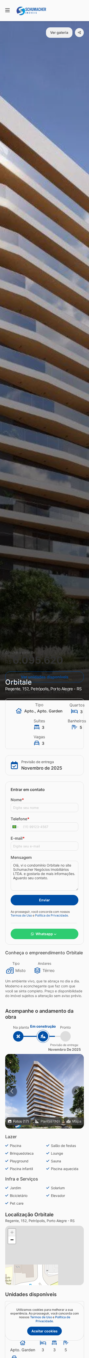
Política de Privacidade (51, 915)
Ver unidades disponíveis (44, 676)
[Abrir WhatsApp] (76, 1345)
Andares (44, 963)
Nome (17, 799)
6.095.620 (38, 660)
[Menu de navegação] (7, 10)
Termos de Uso (21, 915)
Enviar (44, 900)
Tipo (16, 963)
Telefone (20, 818)
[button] (44, 1093)
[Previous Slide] (11, 1091)
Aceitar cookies (44, 1331)
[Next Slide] (77, 1091)
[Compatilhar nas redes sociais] (79, 32)
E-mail (18, 838)
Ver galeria (59, 32)
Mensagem (21, 857)
